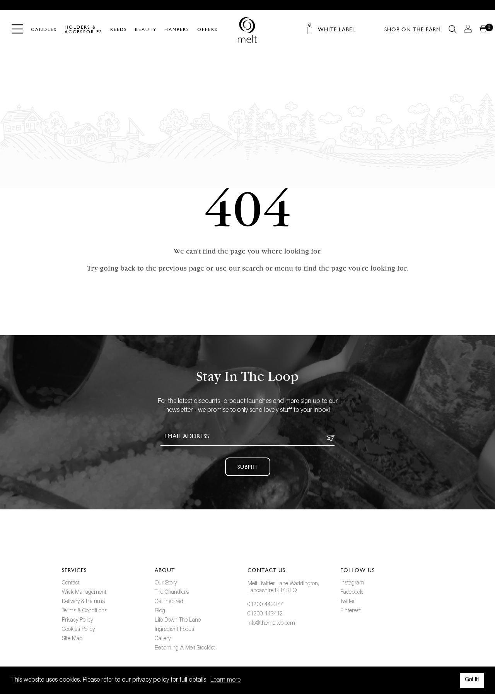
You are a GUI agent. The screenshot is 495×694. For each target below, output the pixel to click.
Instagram (352, 583)
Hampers (176, 29)
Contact (71, 583)
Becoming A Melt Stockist (185, 648)
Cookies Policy (78, 629)
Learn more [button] (225, 680)
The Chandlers (172, 592)
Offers (207, 29)
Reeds (118, 29)
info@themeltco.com (271, 623)
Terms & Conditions (84, 610)
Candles (44, 29)
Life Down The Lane (178, 620)
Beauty (146, 29)
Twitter (347, 601)
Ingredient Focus (174, 629)
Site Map (72, 638)
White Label (336, 29)
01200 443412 (265, 614)
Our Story (166, 583)
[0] (483, 29)
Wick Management (84, 592)
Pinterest (350, 610)
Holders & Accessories (83, 29)
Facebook (351, 592)
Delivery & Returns (83, 601)
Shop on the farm (412, 29)
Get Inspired (169, 601)
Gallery (163, 638)
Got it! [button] (472, 679)
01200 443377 (265, 604)
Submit (247, 467)
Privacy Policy (77, 620)
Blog (160, 610)
